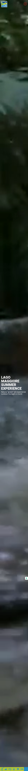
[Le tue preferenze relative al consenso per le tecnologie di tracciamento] (26, 578)
